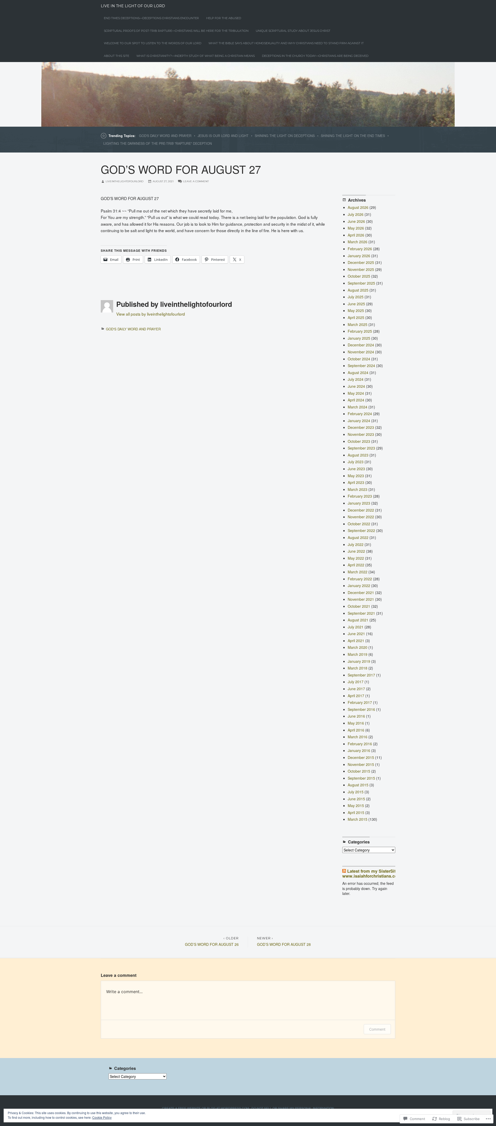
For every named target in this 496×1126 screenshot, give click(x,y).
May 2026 (356, 228)
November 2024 (361, 351)
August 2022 (358, 537)
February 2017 (360, 702)
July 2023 (355, 461)
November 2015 (361, 764)
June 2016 (356, 716)
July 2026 (355, 214)
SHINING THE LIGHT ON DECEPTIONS (285, 135)
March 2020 (357, 647)
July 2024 (355, 379)
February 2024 (360, 413)
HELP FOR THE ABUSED (223, 18)
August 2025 (358, 290)
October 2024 (359, 358)
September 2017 (361, 675)
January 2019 (359, 661)
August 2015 (358, 784)
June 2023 (356, 468)
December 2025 (361, 262)
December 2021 (361, 592)
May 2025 (356, 310)
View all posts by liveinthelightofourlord (150, 314)
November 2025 (361, 269)
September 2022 (361, 530)
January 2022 (359, 585)
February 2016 (360, 743)
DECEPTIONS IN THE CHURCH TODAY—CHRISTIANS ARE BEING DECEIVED (315, 56)
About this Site (116, 56)
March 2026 (357, 241)
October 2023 (359, 441)
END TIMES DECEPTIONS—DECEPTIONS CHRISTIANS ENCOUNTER (151, 18)
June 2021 (356, 633)
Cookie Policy (102, 1117)
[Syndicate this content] (344, 871)
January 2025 (359, 338)
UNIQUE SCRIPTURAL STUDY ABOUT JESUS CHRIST (293, 31)
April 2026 (356, 235)
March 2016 (357, 736)
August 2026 (358, 207)
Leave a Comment (196, 181)
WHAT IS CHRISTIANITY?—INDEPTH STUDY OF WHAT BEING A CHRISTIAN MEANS (195, 56)
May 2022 (356, 558)
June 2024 (356, 386)
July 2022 (355, 544)
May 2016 (356, 723)
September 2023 (361, 448)
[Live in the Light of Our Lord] (248, 94)
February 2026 (360, 248)
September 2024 (361, 365)
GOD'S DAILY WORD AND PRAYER (165, 135)
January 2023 (359, 503)
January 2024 (359, 420)
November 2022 (361, 516)
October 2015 (359, 771)
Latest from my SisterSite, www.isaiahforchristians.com (371, 873)
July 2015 (355, 791)
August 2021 (358, 619)
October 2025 (359, 276)
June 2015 (356, 798)
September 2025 (361, 283)
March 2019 (357, 654)
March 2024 (357, 406)
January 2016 (359, 750)
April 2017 (356, 695)
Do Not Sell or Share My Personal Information (292, 1108)
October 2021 (359, 606)
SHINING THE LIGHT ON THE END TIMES (353, 135)
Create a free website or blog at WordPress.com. (206, 1108)
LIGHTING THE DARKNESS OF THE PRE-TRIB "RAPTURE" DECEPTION (157, 143)
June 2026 (356, 221)
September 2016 (361, 709)
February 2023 (360, 496)
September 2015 (361, 778)
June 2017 (356, 688)
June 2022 (356, 551)
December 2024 (361, 344)
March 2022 (357, 571)
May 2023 (356, 475)
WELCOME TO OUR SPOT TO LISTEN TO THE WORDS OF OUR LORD (152, 43)
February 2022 (360, 578)
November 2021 (361, 599)
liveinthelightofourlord (124, 181)
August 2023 (358, 455)
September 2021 (361, 613)
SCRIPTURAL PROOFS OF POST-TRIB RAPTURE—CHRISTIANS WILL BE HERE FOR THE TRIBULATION (176, 31)
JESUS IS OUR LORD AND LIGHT (223, 135)
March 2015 (357, 819)
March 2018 (357, 668)
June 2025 (356, 303)
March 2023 (357, 489)
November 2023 (361, 434)
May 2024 (356, 393)
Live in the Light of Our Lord (133, 6)
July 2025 (355, 296)
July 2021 (355, 626)
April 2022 (356, 564)
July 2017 (355, 681)
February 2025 (360, 331)
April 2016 (356, 730)
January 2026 (359, 255)
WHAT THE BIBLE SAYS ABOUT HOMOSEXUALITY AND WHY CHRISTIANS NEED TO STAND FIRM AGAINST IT (286, 43)
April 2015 (356, 812)
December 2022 (361, 510)
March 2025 (357, 324)
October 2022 (359, 523)
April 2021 (356, 640)
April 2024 (356, 399)
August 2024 (358, 372)
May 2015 (356, 805)
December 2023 (361, 427)
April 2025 (356, 317)
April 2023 (356, 482)
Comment (377, 1029)
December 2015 (361, 757)
